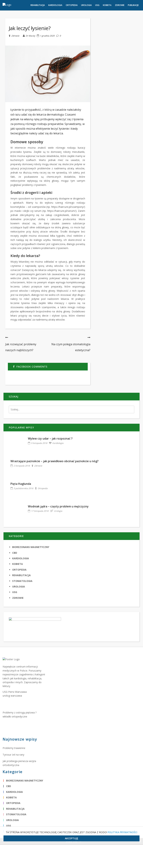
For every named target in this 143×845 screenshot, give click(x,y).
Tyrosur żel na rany (13, 754)
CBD (14, 552)
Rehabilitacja (21, 575)
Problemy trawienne (14, 748)
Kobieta (17, 564)
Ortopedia (43, 488)
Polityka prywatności (122, 832)
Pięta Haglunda (20, 484)
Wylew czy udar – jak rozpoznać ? (50, 438)
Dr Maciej (30, 35)
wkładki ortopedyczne (15, 716)
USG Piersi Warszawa (15, 691)
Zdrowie (15, 35)
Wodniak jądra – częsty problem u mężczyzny (58, 506)
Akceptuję (71, 838)
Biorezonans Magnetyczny (30, 547)
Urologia (58, 511)
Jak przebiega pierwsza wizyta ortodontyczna (19, 763)
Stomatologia (22, 581)
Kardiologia (57, 443)
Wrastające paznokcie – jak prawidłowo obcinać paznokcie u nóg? (54, 461)
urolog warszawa (12, 695)
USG (14, 592)
